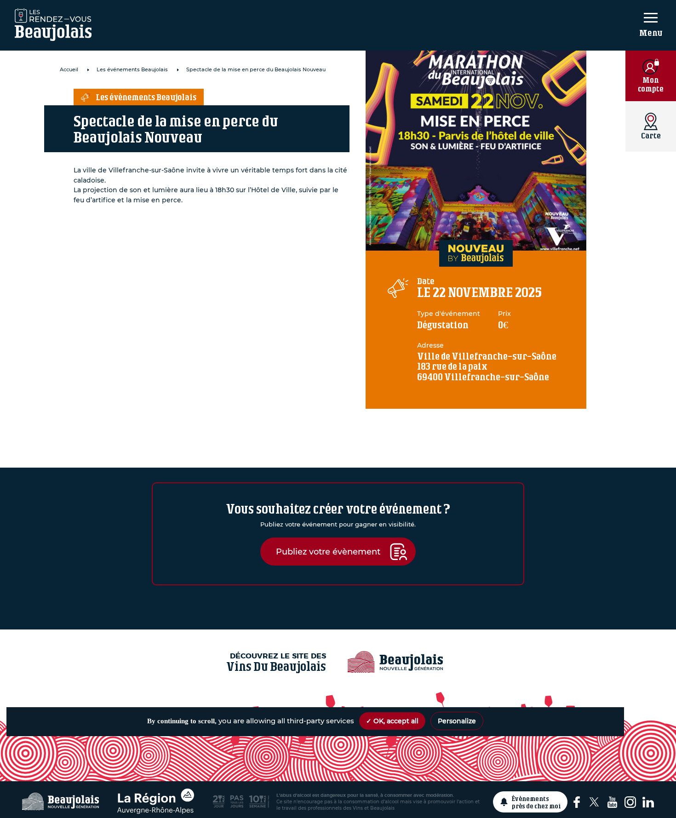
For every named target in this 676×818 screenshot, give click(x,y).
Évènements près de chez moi (536, 802)
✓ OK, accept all (392, 721)
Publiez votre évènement (328, 551)
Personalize (457, 721)
